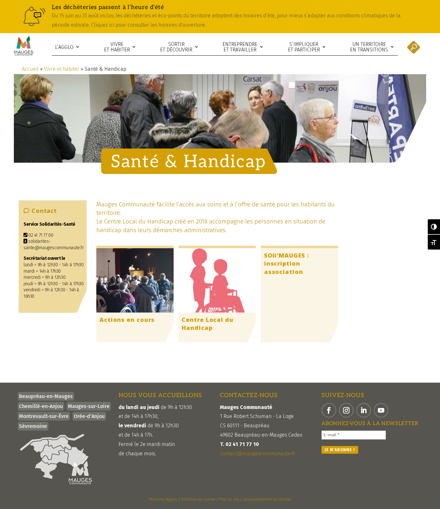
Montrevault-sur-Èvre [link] (44, 416)
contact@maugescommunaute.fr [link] (257, 453)
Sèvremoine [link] (33, 426)
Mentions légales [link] (163, 499)
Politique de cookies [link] (198, 499)
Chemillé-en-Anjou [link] (41, 406)
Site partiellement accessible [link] (267, 499)
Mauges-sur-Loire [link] (89, 406)
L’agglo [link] (64, 47)
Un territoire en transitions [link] (369, 47)
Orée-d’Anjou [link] (89, 416)
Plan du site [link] (229, 499)
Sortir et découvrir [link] (176, 47)
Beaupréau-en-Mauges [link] (46, 396)
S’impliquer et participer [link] (304, 47)
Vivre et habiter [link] (117, 47)
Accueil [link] (30, 69)
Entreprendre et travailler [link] (240, 47)
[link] (220, 16)
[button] (328, 410)
